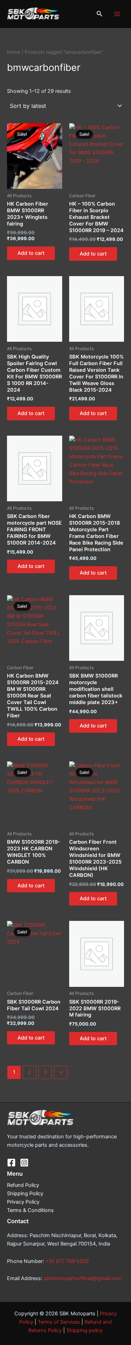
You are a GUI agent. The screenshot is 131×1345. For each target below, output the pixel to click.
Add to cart (30, 253)
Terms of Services (59, 1322)
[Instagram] (24, 1162)
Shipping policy (84, 1330)
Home (13, 52)
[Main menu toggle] (117, 14)
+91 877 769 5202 (67, 1261)
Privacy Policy (23, 1202)
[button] (99, 13)
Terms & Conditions (30, 1210)
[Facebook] (11, 1162)
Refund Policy (23, 1185)
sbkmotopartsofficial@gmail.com (83, 1278)
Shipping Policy (25, 1193)
